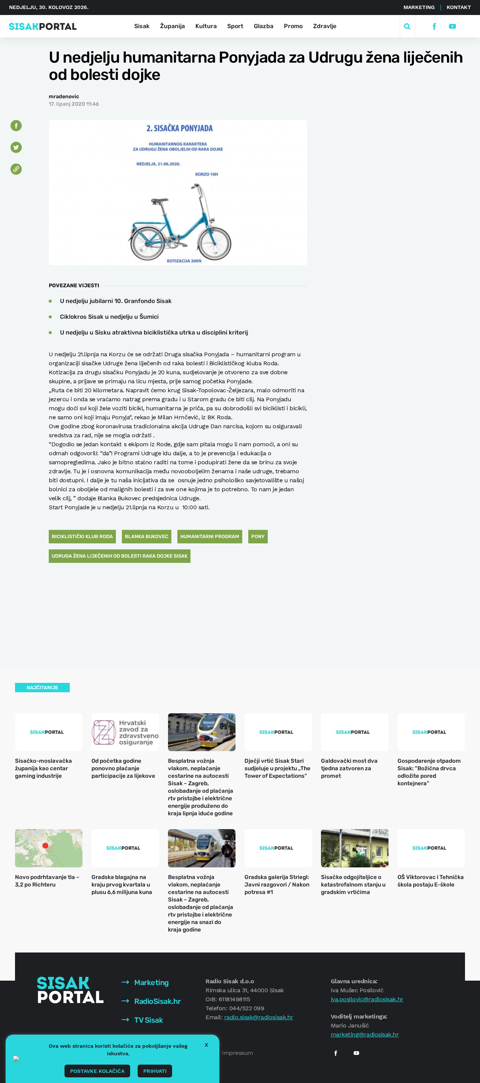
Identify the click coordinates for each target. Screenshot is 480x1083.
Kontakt (459, 7)
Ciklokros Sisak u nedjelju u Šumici (109, 316)
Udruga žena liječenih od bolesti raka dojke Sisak (120, 556)
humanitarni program (209, 536)
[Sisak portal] (42, 26)
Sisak (142, 26)
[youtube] (452, 26)
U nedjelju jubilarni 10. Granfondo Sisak (116, 300)
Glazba (263, 26)
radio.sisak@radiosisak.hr (258, 1017)
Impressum (237, 1052)
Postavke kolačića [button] (97, 1071)
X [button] (206, 1045)
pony (258, 536)
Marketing (419, 7)
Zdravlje (324, 26)
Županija (172, 26)
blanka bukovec (146, 536)
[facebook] (434, 26)
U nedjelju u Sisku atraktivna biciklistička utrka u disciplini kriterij (154, 332)
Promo (293, 26)
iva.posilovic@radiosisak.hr (367, 999)
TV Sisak (148, 1020)
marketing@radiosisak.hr (365, 1034)
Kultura (206, 26)
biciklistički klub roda (82, 536)
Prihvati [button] (154, 1071)
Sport (235, 26)
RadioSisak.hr (157, 1001)
